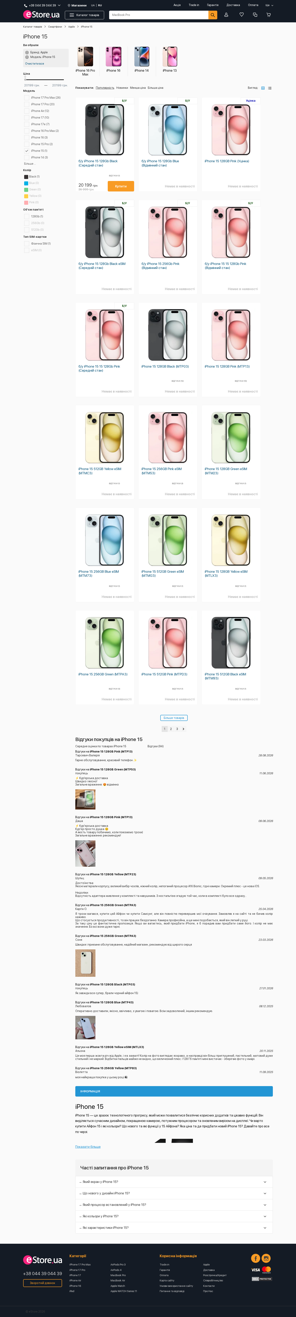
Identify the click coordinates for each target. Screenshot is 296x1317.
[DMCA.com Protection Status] (262, 1279)
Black (34, 176)
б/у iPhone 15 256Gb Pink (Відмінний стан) (160, 266)
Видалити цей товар (27, 52)
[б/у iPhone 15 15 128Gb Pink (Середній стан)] (105, 335)
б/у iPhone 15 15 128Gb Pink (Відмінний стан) (225, 266)
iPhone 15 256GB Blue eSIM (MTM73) (99, 574)
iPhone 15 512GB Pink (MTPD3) (164, 674)
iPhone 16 (39, 137)
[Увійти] (227, 15)
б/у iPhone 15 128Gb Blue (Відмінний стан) (160, 163)
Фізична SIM (41, 243)
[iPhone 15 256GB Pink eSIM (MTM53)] (168, 437)
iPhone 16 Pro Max (45, 130)
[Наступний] (183, 729)
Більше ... (30, 163)
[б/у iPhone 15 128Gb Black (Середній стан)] (105, 129)
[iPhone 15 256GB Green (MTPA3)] (105, 642)
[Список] (270, 88)
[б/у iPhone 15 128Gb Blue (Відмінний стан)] (168, 129)
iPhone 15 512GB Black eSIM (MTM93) (225, 676)
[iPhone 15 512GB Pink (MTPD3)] (168, 642)
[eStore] (41, 14)
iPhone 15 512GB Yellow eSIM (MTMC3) (100, 471)
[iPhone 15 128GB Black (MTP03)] (168, 335)
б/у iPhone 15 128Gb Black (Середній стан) (98, 163)
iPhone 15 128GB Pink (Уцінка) (227, 161)
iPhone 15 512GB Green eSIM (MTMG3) (163, 574)
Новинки (122, 87)
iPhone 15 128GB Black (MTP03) (165, 366)
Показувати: (84, 87)
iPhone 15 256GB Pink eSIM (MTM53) (162, 471)
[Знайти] (212, 15)
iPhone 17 (40, 117)
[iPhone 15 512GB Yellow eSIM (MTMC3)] (105, 437)
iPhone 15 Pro (42, 144)
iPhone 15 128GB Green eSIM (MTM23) (226, 471)
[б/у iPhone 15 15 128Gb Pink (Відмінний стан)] (231, 232)
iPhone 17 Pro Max (46, 97)
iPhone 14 (39, 157)
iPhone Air (40, 111)
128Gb (37, 216)
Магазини (79, 5)
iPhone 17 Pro (43, 104)
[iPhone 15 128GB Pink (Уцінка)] (231, 129)
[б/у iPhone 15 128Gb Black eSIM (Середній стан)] (105, 232)
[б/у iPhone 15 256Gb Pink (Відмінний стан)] (168, 232)
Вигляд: (253, 87)
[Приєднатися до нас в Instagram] (266, 1258)
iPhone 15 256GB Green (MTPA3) (103, 674)
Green (35, 189)
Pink (34, 202)
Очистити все (34, 63)
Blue (34, 183)
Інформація (90, 1091)
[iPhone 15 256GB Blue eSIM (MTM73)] (105, 540)
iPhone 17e (40, 124)
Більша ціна (155, 87)
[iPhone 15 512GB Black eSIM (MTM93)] (231, 642)
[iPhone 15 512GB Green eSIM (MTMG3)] (168, 540)
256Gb (37, 223)
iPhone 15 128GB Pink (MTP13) (227, 366)
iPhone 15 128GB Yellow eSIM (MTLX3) (226, 574)
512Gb (37, 229)
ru (100, 5)
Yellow (35, 195)
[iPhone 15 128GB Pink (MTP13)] (231, 335)
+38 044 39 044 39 (42, 1273)
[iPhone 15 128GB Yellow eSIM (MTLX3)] (231, 540)
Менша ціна (138, 87)
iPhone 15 (39, 150)
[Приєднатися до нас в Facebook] (255, 1258)
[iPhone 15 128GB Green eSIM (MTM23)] (231, 437)
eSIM (36, 250)
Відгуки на (103, 751)
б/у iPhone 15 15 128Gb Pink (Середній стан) (99, 368)
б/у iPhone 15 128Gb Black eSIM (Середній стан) (102, 266)
